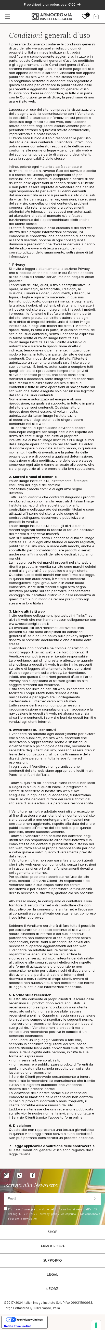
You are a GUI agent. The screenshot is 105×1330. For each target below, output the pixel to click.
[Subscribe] (94, 1199)
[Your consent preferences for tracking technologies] (96, 1325)
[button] (7, 16)
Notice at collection (17, 1325)
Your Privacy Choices (29, 1319)
